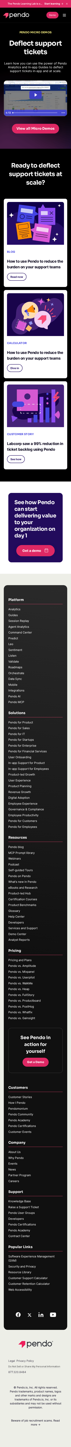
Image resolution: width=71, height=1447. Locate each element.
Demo (52, 15)
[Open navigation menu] (64, 15)
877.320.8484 (17, 1372)
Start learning (52, 3)
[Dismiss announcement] (66, 3)
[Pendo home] (17, 15)
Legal (11, 1360)
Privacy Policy (25, 1360)
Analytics (14, 609)
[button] (17, 277)
